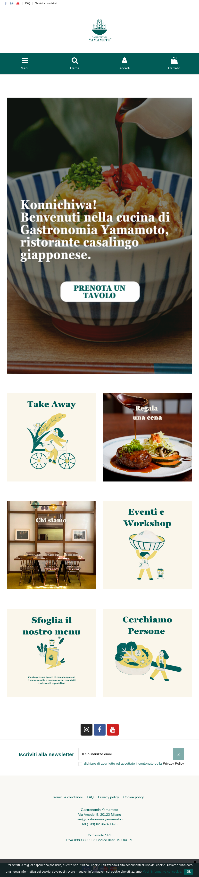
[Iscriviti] (178, 754)
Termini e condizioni (46, 3)
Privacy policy (108, 797)
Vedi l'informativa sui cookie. (162, 871)
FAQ (28, 3)
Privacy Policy (173, 763)
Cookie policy (133, 797)
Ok (189, 871)
